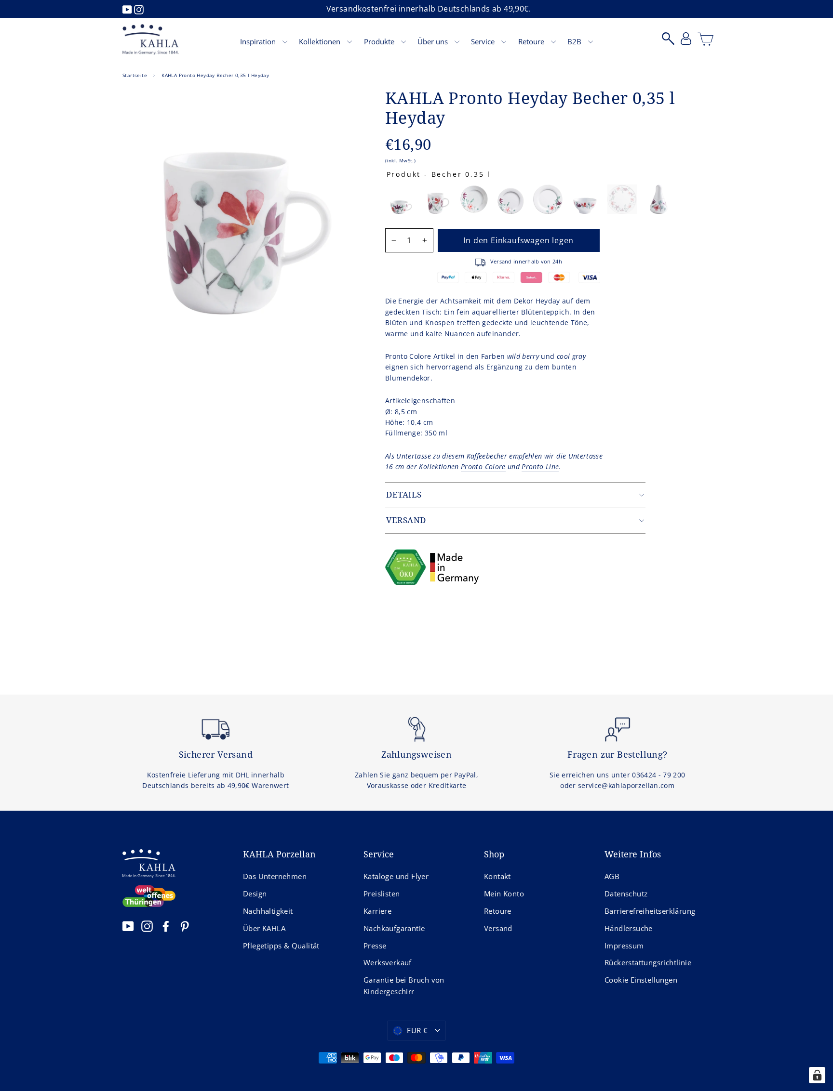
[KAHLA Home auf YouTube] (128, 926)
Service (484, 41)
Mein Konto (504, 893)
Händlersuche (629, 928)
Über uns (433, 41)
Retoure (532, 41)
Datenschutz (626, 893)
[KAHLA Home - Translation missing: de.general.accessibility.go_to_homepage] (150, 39)
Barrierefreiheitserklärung (650, 911)
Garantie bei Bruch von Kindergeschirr (403, 985)
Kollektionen (320, 41)
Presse (374, 945)
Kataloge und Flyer (396, 876)
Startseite (134, 75)
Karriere (377, 911)
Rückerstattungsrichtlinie (648, 962)
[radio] (400, 199)
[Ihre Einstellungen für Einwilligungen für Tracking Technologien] (817, 1075)
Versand (498, 928)
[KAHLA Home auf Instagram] (147, 926)
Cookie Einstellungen (641, 980)
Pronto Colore (483, 466)
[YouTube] (128, 8)
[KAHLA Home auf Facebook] (166, 926)
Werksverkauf (387, 962)
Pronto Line (540, 466)
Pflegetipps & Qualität (281, 945)
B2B (575, 41)
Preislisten (381, 893)
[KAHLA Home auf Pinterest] (184, 926)
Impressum (624, 945)
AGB (612, 876)
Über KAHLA (264, 928)
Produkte (380, 41)
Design (255, 893)
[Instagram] (139, 8)
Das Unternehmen (275, 876)
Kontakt (497, 876)
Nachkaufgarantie (394, 928)
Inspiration (259, 41)
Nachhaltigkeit (268, 911)
